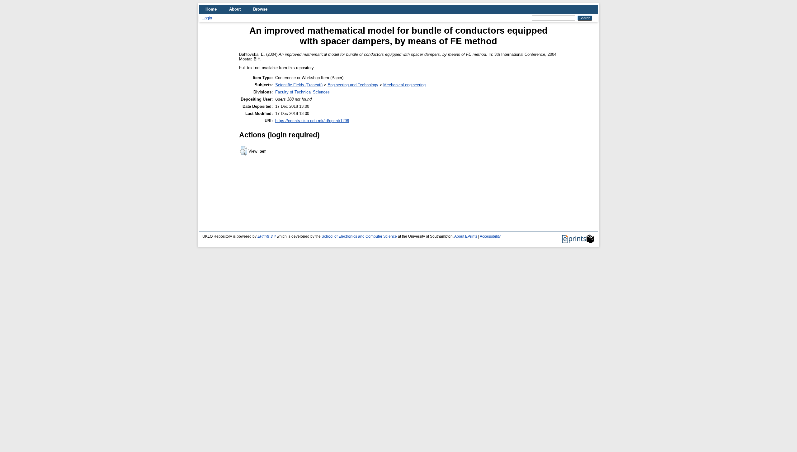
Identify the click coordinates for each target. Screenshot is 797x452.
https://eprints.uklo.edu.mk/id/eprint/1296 (312, 120)
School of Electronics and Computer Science (359, 236)
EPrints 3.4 (266, 236)
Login (207, 18)
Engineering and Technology (353, 85)
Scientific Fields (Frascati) (299, 85)
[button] (243, 150)
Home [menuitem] (211, 9)
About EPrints (465, 236)
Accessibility (490, 236)
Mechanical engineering (404, 85)
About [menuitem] (235, 9)
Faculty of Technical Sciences (302, 92)
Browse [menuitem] (260, 9)
